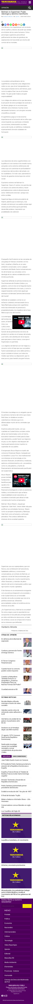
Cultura (7, 936)
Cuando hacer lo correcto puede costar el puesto (10, 670)
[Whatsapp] (11, 25)
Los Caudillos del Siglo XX (10, 811)
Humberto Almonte (8, 16)
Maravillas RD (9, 958)
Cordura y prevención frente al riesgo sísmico (11, 652)
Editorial (7, 954)
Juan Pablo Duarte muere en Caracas (14, 760)
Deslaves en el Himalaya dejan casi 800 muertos (10, 729)
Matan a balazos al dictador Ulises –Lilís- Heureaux (16, 800)
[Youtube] (13, 25)
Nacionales (8, 927)
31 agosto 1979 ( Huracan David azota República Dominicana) (10, 737)
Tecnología (8, 940)
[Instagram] (8, 25)
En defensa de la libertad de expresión (11, 640)
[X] (3, 25)
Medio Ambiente (10, 962)
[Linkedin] (24, 25)
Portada (7, 914)
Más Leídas (6, 756)
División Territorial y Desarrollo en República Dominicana (13, 781)
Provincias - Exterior (11, 971)
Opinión (17, 16)
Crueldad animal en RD (9, 689)
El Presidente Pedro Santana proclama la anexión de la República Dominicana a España (16, 766)
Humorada (8, 975)
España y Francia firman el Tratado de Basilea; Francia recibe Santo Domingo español (15, 774)
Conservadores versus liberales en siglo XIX (16, 806)
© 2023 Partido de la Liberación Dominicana (13, 1000)
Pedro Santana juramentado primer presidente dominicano (14, 787)
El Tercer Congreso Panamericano (8, 662)
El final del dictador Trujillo (10, 795)
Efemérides (8, 967)
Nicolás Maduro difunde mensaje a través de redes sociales (11, 703)
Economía (8, 923)
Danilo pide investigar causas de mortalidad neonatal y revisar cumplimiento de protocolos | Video (11, 748)
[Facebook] (5, 25)
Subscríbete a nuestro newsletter (11, 901)
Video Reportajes (10, 945)
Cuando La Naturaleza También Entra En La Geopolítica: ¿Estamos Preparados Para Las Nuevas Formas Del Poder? (11, 680)
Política (7, 919)
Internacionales (10, 932)
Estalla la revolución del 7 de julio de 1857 (16, 791)
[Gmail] (19, 25)
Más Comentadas (19, 756)
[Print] (16, 25)
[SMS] (21, 25)
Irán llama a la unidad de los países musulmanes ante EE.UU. (11, 721)
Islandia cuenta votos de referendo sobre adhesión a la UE (11, 712)
